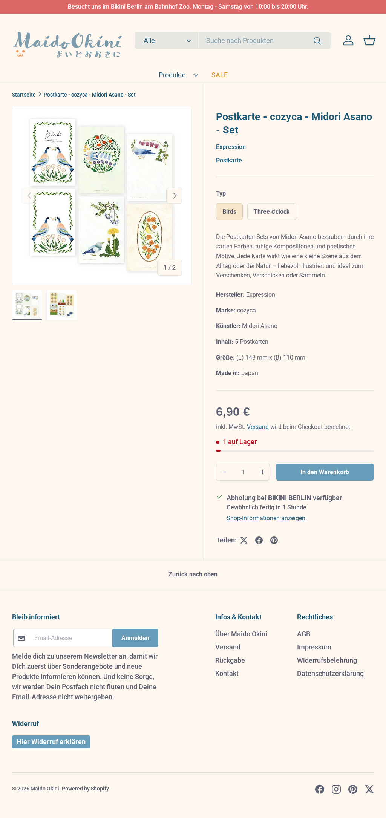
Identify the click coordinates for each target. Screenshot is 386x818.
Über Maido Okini (241, 634)
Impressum (314, 647)
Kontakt (227, 673)
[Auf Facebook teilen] (259, 540)
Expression (231, 146)
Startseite (24, 95)
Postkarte (229, 160)
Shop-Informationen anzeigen (266, 518)
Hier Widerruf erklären (51, 742)
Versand (258, 426)
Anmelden (135, 638)
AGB (303, 634)
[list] (101, 195)
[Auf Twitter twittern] (243, 540)
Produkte (172, 75)
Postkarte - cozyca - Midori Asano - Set (90, 95)
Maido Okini (45, 789)
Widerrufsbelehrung (327, 660)
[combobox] (233, 40)
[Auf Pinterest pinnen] (274, 540)
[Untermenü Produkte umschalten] (195, 75)
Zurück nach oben (193, 574)
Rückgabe (230, 660)
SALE (219, 75)
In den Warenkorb (324, 472)
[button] (369, 40)
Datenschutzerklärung (330, 673)
